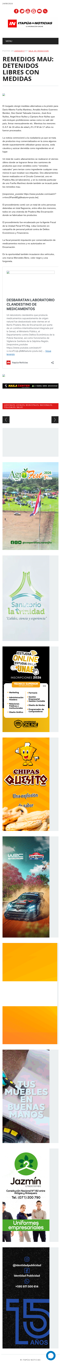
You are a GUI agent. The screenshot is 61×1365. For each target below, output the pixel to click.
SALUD (20, 407)
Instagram (33, 11)
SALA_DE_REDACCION (38, 51)
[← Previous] (6, 419)
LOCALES (20, 405)
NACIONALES (46, 405)
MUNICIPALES (32, 405)
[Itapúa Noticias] (31, 29)
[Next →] (54, 419)
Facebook (16, 11)
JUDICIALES (9, 405)
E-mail (39, 11)
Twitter (22, 11)
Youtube (27, 11)
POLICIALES (9, 407)
